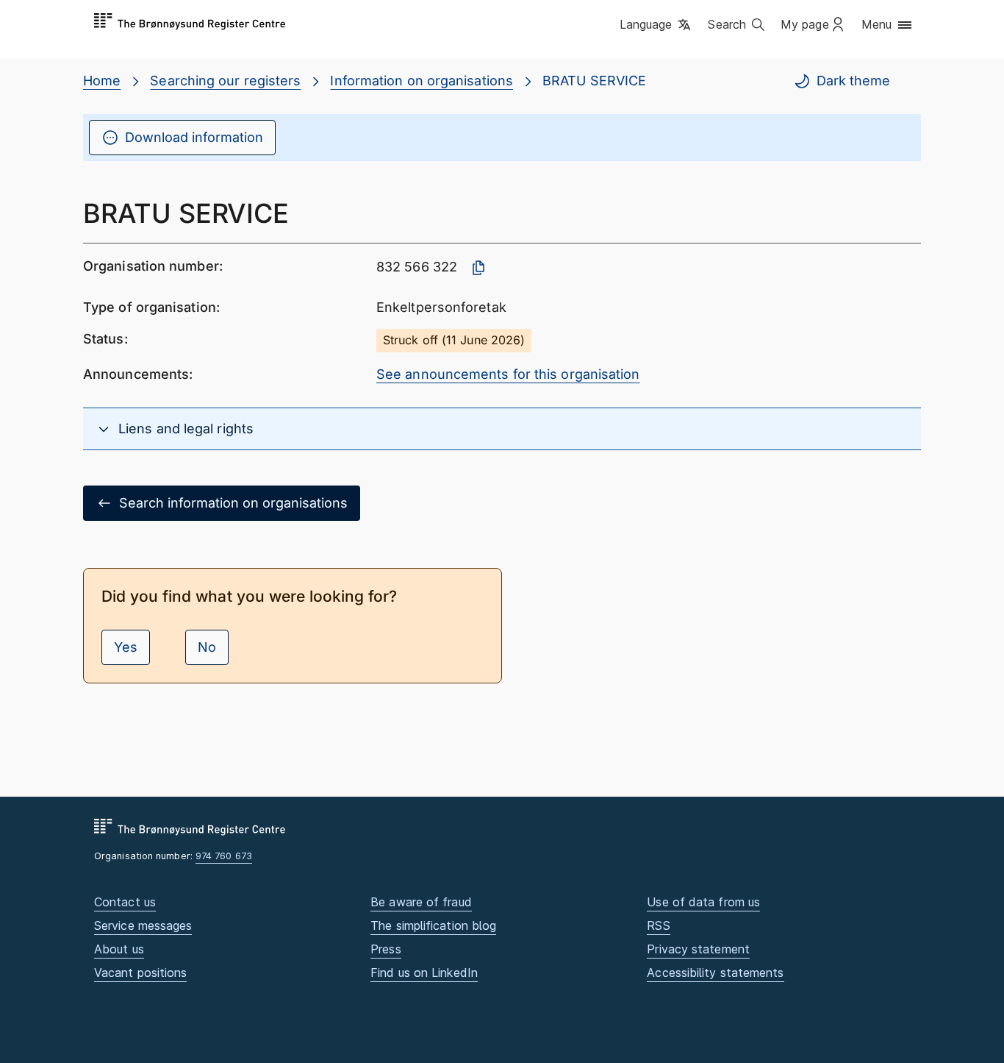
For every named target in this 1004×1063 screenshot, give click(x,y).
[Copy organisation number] (478, 267)
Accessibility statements (715, 972)
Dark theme (853, 80)
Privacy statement (698, 949)
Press (385, 949)
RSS (658, 925)
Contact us (125, 902)
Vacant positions (140, 972)
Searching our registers (225, 80)
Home (102, 80)
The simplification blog (433, 925)
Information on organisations (421, 80)
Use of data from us (703, 902)
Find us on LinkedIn (424, 972)
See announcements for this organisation (508, 374)
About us (119, 949)
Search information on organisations (233, 503)
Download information (194, 137)
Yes (125, 647)
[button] (656, 25)
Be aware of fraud (421, 902)
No (207, 647)
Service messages (143, 925)
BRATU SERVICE (594, 80)
